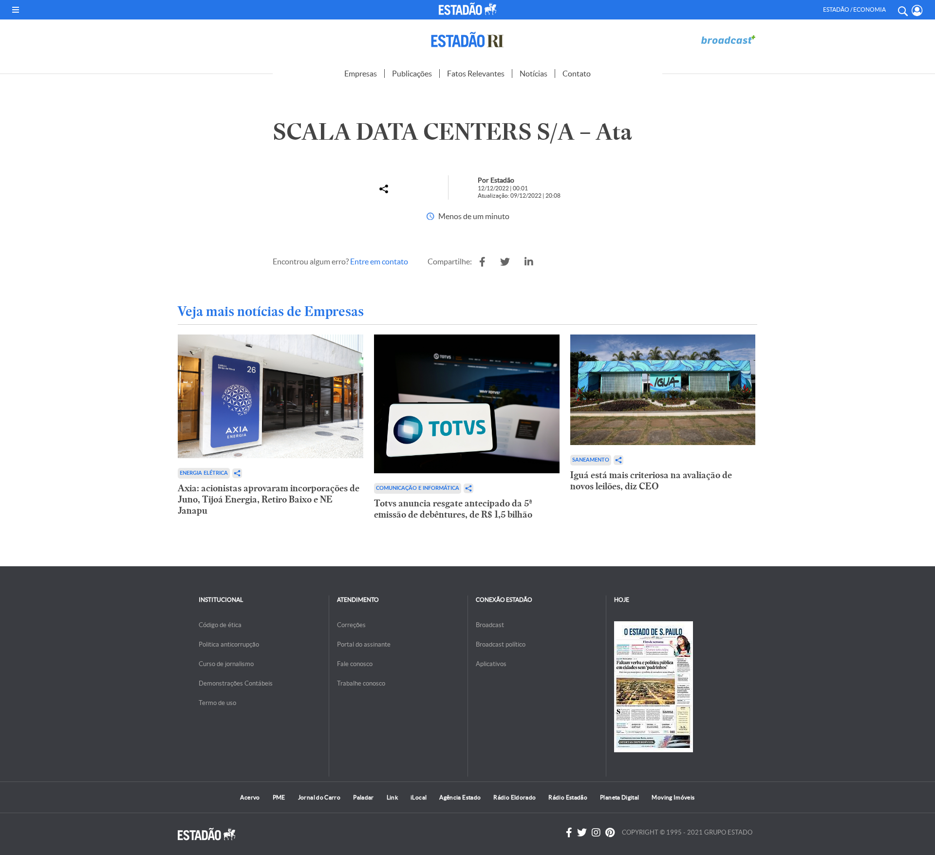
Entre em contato (379, 261)
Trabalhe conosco (361, 683)
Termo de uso (217, 702)
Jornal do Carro (319, 797)
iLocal (419, 797)
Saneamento (590, 460)
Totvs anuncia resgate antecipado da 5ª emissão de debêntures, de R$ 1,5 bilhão (453, 509)
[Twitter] (582, 832)
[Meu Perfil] (917, 10)
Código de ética (220, 625)
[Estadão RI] (467, 40)
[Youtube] (610, 832)
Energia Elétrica (204, 473)
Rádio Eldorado (514, 797)
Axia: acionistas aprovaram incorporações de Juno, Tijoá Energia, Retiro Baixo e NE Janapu (268, 499)
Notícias (533, 73)
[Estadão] (469, 8)
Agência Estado (460, 797)
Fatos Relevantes (476, 73)
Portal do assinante (364, 644)
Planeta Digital (619, 797)
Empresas (360, 73)
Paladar (363, 797)
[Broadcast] (728, 39)
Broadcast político (500, 644)
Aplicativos (491, 664)
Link (392, 797)
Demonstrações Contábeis (236, 683)
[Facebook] (569, 832)
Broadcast (490, 625)
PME (279, 797)
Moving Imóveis (673, 797)
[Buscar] (902, 9)
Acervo (250, 797)
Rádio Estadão (567, 797)
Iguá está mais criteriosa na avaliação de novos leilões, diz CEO (651, 480)
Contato (576, 73)
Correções (351, 625)
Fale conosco (355, 664)
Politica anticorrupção (229, 644)
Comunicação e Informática (417, 488)
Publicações (412, 73)
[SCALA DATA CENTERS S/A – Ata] (482, 262)
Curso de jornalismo (226, 664)
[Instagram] (596, 832)
